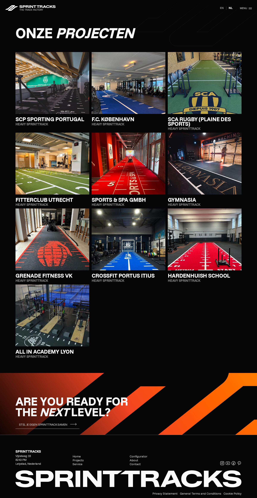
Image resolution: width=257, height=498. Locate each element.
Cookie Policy (233, 493)
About (134, 460)
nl (231, 8)
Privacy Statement (165, 493)
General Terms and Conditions (200, 493)
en (222, 8)
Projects (78, 460)
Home (77, 456)
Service (77, 464)
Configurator (138, 456)
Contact (135, 464)
